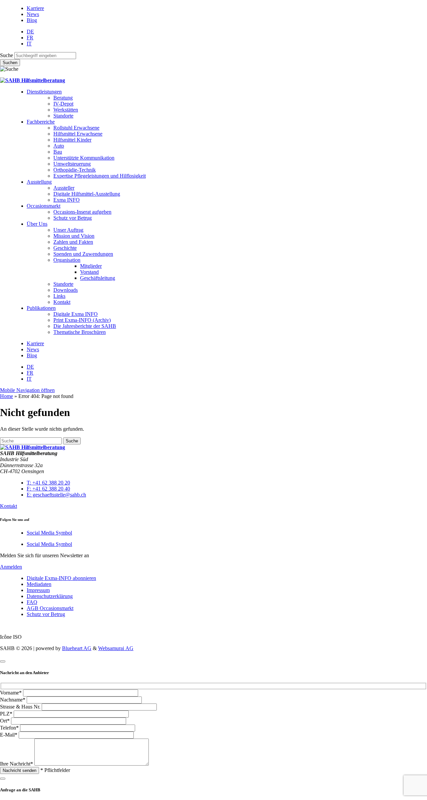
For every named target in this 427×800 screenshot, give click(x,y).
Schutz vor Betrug (72, 218)
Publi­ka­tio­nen (41, 308)
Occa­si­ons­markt (43, 206)
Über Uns (37, 224)
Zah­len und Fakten (73, 242)
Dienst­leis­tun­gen (44, 91)
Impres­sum (38, 590)
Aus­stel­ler (63, 188)
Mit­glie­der (91, 266)
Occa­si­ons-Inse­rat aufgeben (82, 212)
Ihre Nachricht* (16, 764)
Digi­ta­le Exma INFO (75, 314)
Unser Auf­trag (68, 230)
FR (30, 37)
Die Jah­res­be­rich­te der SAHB (84, 326)
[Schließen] (2, 661)
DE (30, 31)
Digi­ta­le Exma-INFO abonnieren (61, 578)
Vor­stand (89, 272)
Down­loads (65, 290)
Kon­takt (61, 302)
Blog (32, 20)
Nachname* (12, 700)
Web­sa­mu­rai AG (115, 648)
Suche (6, 55)
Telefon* (9, 728)
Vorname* (11, 692)
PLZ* (6, 714)
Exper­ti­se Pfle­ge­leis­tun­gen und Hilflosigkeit (99, 176)
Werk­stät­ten (65, 110)
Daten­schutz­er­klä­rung (50, 596)
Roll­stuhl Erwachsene (76, 128)
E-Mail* (8, 735)
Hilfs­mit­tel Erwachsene (77, 134)
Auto (58, 146)
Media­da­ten (39, 584)
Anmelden (11, 567)
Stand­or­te (63, 116)
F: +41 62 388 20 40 (48, 488)
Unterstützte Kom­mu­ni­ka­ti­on (83, 158)
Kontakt (8, 506)
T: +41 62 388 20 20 (48, 482)
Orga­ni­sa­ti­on (66, 260)
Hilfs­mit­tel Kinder (72, 140)
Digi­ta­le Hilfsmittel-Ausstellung (86, 194)
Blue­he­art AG (76, 648)
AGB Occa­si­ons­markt (50, 608)
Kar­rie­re (35, 8)
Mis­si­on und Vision (73, 236)
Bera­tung (63, 98)
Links (59, 296)
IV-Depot (63, 104)
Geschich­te (65, 248)
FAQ (32, 602)
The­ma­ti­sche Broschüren (79, 332)
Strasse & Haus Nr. (20, 707)
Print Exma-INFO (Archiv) (82, 320)
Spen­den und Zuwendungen (83, 254)
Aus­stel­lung (39, 182)
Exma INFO (66, 200)
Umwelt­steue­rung (72, 164)
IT (29, 43)
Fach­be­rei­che (41, 122)
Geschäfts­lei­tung (97, 278)
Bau (57, 152)
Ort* (5, 721)
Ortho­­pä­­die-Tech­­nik (74, 170)
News (33, 14)
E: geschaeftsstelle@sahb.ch (56, 494)
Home (6, 396)
